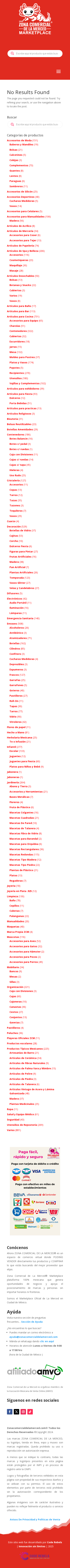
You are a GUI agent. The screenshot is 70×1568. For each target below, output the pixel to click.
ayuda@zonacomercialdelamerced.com (33, 1336)
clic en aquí (47, 1341)
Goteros (14, 690)
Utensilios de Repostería (22, 1124)
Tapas (13, 706)
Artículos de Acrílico (19, 225)
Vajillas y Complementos (25, 383)
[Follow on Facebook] (9, 1411)
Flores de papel (16, 727)
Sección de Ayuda (32, 1321)
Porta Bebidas (18, 403)
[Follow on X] (16, 1411)
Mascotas (13, 937)
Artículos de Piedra (21, 1079)
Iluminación (17, 607)
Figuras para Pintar (21, 551)
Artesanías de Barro (22, 1052)
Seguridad (13, 1119)
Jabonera (12, 771)
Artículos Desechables (20, 275)
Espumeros (16, 669)
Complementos (19, 165)
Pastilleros (16, 695)
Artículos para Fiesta (19, 393)
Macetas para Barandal (24, 838)
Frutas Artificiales (20, 556)
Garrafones (16, 685)
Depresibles (17, 664)
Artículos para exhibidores (23, 388)
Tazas (13, 500)
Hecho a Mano (15, 732)
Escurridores (17, 341)
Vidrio (13, 716)
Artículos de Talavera (23, 1084)
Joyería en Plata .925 (19, 891)
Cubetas (15, 910)
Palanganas (17, 916)
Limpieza (12, 896)
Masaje (14, 270)
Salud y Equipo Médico (20, 1114)
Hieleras (15, 470)
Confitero (15, 653)
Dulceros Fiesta (19, 546)
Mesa (13, 352)
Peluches (12, 1033)
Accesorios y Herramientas (26, 791)
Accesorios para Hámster (25, 951)
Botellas (15, 643)
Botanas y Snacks (20, 285)
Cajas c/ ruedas (19, 459)
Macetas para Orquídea (24, 844)
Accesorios (16, 254)
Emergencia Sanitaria (20, 618)
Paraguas (15, 181)
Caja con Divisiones (21, 454)
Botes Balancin (19, 438)
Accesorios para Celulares (23, 211)
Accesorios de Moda (19, 140)
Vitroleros (16, 721)
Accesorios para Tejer (23, 240)
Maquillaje (16, 265)
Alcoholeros (17, 627)
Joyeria (11, 885)
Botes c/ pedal (18, 443)
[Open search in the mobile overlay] (35, 53)
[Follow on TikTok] (30, 1411)
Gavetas (15, 1022)
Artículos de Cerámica (23, 1058)
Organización (15, 987)
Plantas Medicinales (22, 1104)
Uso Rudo (15, 475)
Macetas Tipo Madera (23, 859)
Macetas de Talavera (23, 828)
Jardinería (13, 782)
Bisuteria (12, 418)
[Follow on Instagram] (23, 1411)
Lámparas (16, 613)
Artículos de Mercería (20, 231)
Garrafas (15, 680)
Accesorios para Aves (23, 941)
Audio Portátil (18, 602)
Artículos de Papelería (20, 245)
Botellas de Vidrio (20, 530)
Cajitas (14, 535)
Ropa (10, 1109)
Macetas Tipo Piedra (22, 864)
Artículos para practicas (22, 408)
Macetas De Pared (21, 823)
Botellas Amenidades (20, 429)
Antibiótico (16, 632)
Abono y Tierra (19, 786)
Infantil (11, 746)
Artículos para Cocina (20, 316)
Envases (12, 623)
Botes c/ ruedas (19, 449)
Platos (13, 875)
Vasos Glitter (17, 582)
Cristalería (13, 480)
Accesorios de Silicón (20, 191)
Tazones (15, 505)
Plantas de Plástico (21, 870)
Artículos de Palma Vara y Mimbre (30, 1068)
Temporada (17, 577)
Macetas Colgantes (21, 812)
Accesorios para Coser (23, 235)
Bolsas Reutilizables (19, 424)
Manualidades (15, 921)
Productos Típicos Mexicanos (25, 1048)
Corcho (14, 541)
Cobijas (14, 160)
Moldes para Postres (22, 357)
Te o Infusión (18, 741)
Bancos (14, 971)
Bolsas (14, 149)
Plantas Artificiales (21, 572)
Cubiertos (15, 290)
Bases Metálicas (20, 796)
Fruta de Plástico (20, 807)
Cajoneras (16, 1001)
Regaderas (16, 880)
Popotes (15, 367)
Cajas (13, 996)
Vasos (13, 206)
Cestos (14, 1012)
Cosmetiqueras (19, 260)
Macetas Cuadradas (22, 817)
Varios (13, 295)
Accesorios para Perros (24, 962)
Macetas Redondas (21, 854)
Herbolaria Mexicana (19, 737)
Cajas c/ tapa (18, 464)
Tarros (14, 495)
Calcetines (16, 154)
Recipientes (17, 373)
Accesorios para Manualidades (26, 216)
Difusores (13, 593)
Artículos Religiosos (19, 413)
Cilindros (15, 648)
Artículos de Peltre (21, 1073)
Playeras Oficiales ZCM (21, 1038)
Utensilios (16, 378)
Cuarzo (11, 521)
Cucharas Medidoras (22, 201)
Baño (13, 900)
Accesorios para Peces (23, 956)
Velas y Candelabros (22, 588)
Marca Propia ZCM (18, 931)
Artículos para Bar (18, 311)
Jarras (13, 346)
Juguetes (15, 756)
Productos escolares (19, 1043)
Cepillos (14, 905)
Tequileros (16, 510)
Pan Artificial (17, 567)
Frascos (14, 674)
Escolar (14, 751)
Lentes (14, 176)
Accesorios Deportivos (20, 196)
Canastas (15, 1006)
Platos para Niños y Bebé (25, 766)
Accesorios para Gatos (23, 946)
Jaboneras (13, 777)
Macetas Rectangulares (24, 849)
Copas (13, 489)
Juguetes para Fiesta (22, 761)
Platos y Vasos (18, 362)
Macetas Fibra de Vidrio (24, 833)
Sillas (13, 981)
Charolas (15, 325)
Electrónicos (14, 598)
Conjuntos (16, 1017)
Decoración (14, 526)
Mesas (14, 976)
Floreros (14, 802)
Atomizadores (18, 638)
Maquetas (13, 926)
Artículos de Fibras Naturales (27, 1063)
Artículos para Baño (19, 306)
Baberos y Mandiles (21, 144)
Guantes (15, 170)
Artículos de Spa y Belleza (22, 250)
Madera (14, 220)
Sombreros (16, 186)
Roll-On (14, 701)
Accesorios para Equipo (24, 320)
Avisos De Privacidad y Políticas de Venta (35, 1519)
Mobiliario (13, 967)
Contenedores (18, 331)
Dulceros (15, 398)
